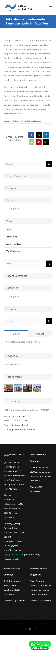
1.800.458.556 (17, 416)
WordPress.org (12, 251)
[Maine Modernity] (17, 388)
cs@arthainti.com (15, 554)
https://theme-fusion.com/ (22, 429)
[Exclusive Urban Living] (27, 388)
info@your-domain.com (22, 425)
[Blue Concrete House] (36, 388)
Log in (8, 229)
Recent (40, 334)
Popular (16, 334)
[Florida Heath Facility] (8, 388)
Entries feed (11, 237)
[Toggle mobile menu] (50, 7)
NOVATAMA (33, 624)
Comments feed (13, 244)
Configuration (35, 121)
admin (8, 121)
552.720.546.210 (19, 420)
